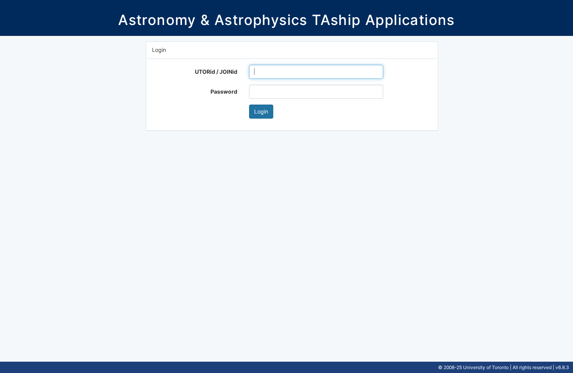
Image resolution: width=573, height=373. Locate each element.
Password (223, 91)
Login (261, 111)
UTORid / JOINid (216, 71)
